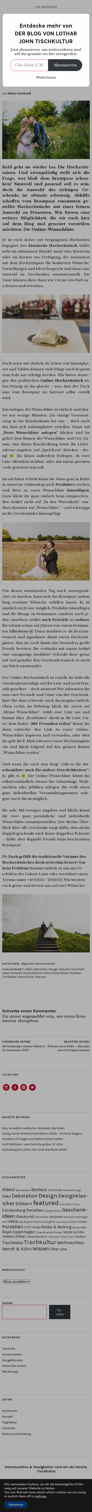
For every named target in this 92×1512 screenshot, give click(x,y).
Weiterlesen (46, 77)
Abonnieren (65, 65)
